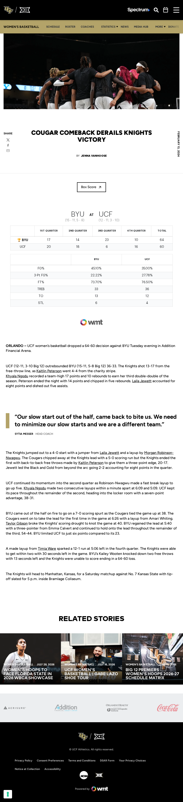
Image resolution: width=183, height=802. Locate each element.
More (159, 26)
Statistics (108, 26)
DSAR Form (107, 760)
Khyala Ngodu (17, 376)
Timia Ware (47, 548)
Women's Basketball (18, 664)
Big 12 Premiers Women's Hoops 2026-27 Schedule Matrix (152, 674)
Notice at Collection (27, 769)
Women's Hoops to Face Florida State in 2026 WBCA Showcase (28, 674)
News (126, 26)
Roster (70, 26)
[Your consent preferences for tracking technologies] (8, 794)
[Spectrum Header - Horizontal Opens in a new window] (139, 10)
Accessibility (52, 769)
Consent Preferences (50, 760)
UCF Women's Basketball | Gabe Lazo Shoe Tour (91, 674)
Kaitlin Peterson (49, 371)
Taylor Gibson (17, 523)
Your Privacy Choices (132, 760)
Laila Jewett (142, 381)
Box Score (88, 187)
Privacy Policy (23, 760)
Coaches (87, 26)
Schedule (53, 26)
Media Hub (142, 26)
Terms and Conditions (82, 760)
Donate (173, 26)
